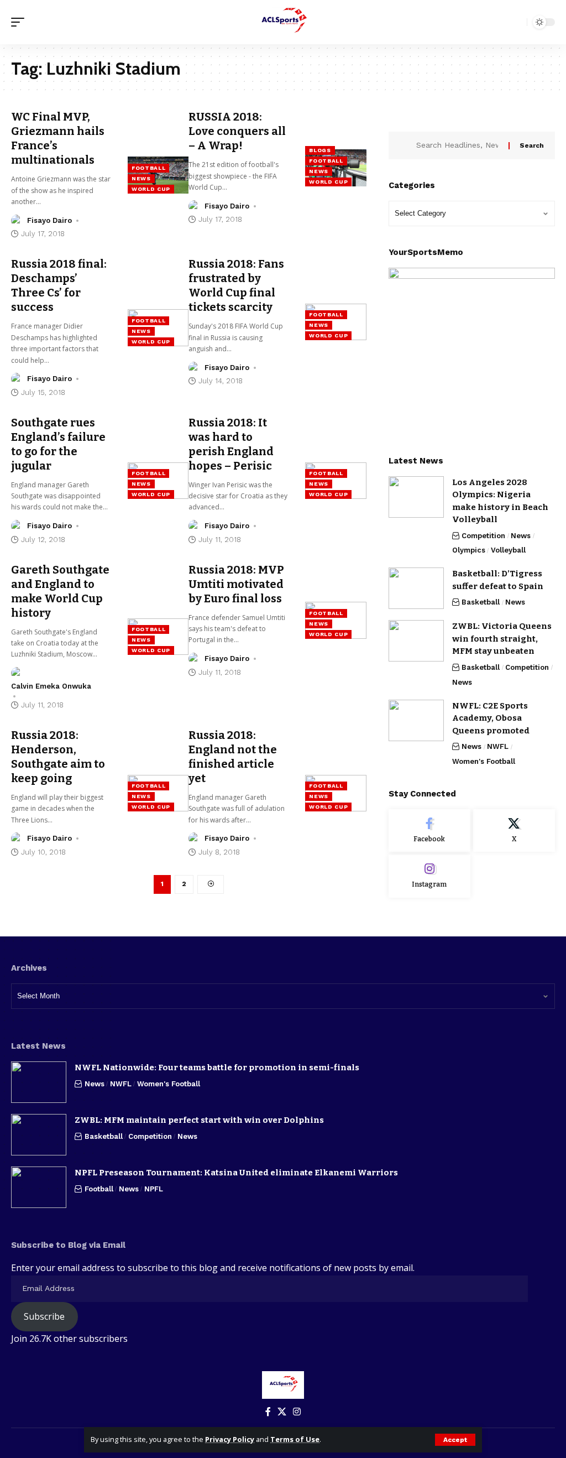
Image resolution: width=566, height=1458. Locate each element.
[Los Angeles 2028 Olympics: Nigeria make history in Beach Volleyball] (416, 497)
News (141, 178)
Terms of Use (294, 1439)
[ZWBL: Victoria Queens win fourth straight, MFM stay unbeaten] (416, 641)
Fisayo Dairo (49, 220)
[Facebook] (429, 830)
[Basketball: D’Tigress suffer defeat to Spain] (416, 588)
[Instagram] (429, 876)
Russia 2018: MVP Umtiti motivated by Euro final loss (236, 584)
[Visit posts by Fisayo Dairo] (17, 221)
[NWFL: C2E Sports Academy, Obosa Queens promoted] (416, 720)
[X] (514, 830)
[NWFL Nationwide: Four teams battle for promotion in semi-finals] (38, 1082)
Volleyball (508, 550)
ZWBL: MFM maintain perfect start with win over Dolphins (199, 1120)
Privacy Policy (229, 1439)
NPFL (153, 1189)
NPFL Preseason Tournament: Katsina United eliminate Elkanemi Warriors (236, 1173)
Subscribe (44, 1316)
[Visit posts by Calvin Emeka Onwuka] (17, 673)
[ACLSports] (283, 22)
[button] (455, 1440)
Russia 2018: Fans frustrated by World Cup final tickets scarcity (236, 285)
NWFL (498, 746)
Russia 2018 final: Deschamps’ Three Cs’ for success (59, 285)
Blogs (320, 150)
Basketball (481, 602)
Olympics (468, 550)
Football (149, 168)
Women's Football (483, 761)
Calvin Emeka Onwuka (51, 686)
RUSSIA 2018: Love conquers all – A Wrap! (237, 131)
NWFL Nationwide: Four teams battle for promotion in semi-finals (217, 1067)
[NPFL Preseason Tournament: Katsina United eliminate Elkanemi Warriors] (38, 1187)
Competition (483, 536)
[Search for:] (458, 145)
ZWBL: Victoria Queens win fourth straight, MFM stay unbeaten (502, 638)
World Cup (151, 189)
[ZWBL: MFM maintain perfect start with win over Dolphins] (38, 1134)
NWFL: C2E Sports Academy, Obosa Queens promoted (491, 718)
